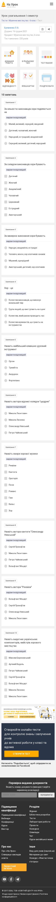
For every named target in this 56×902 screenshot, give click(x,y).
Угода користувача (10, 894)
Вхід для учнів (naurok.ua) (42, 851)
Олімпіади (34, 832)
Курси (4, 825)
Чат (31, 836)
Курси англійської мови (41, 839)
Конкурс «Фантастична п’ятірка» (41, 860)
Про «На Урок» (8, 851)
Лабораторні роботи (39, 821)
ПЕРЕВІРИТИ (46, 795)
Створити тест (21, 754)
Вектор (5, 829)
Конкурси (34, 829)
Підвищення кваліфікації (13, 815)
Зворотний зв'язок (10, 867)
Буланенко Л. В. (11, 28)
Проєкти (33, 825)
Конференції (7, 822)
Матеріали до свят (38, 854)
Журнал (33, 811)
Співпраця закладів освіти (11, 856)
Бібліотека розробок (39, 814)
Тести (32, 818)
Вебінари (5, 818)
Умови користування (29, 894)
